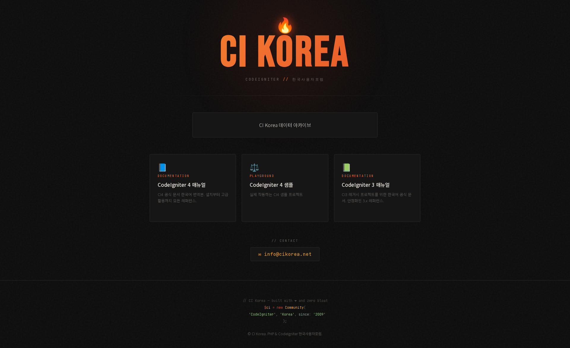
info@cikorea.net (285, 254)
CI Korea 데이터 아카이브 (285, 124)
